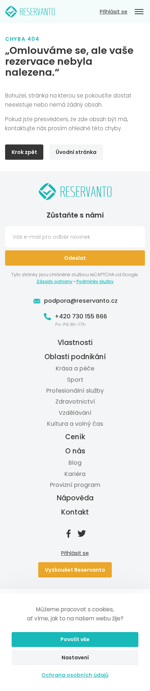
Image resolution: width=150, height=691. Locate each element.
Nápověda (75, 498)
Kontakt (75, 512)
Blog (75, 462)
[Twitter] (81, 533)
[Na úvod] (30, 11)
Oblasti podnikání (75, 357)
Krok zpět (24, 152)
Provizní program (75, 485)
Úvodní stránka (76, 152)
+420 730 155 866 (81, 316)
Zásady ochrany (54, 281)
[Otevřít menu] (139, 11)
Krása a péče (75, 368)
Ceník (75, 437)
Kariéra (75, 474)
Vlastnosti (75, 343)
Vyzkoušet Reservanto (75, 569)
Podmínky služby (95, 281)
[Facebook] (68, 533)
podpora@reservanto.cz (81, 301)
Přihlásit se (113, 12)
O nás (75, 451)
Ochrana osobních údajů (75, 675)
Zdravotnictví (75, 401)
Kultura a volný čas (75, 424)
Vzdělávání (75, 413)
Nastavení (75, 657)
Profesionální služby (75, 390)
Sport (75, 380)
